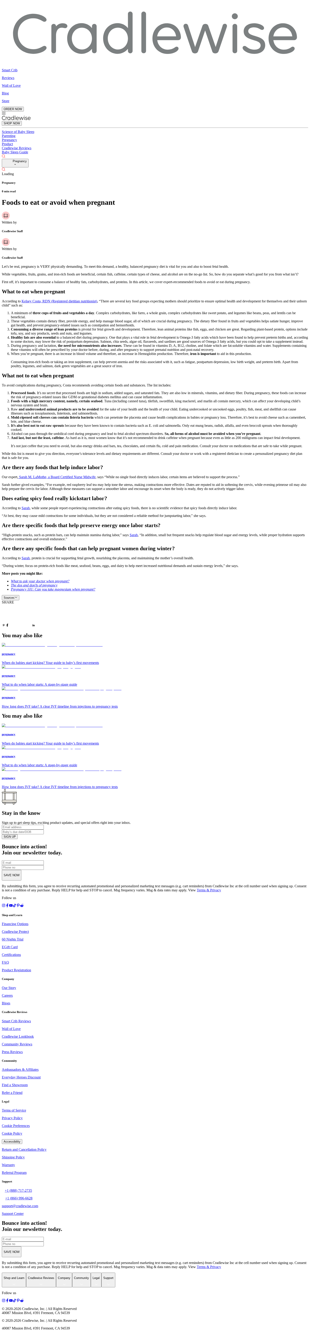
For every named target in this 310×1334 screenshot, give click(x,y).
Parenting (8, 136)
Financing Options (15, 924)
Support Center (13, 1214)
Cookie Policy (12, 1133)
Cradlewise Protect (15, 932)
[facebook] (7, 625)
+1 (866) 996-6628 (18, 1198)
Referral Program (14, 1173)
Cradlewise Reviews (16, 148)
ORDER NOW (13, 109)
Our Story (9, 988)
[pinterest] (3, 625)
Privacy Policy (12, 1118)
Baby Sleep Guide (15, 152)
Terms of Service (14, 1110)
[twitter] (20, 616)
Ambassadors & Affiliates (20, 1069)
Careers (7, 995)
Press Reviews (12, 1052)
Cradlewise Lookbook (18, 1036)
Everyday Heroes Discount (21, 1077)
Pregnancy (9, 140)
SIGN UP (10, 836)
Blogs (6, 1003)
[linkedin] (33, 625)
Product (7, 144)
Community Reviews (17, 1044)
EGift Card (10, 947)
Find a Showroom (15, 1085)
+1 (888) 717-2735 (18, 1190)
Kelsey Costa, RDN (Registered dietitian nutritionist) (59, 301)
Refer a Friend (12, 1093)
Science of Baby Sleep (18, 132)
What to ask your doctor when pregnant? (40, 581)
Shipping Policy (13, 1157)
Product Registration (16, 970)
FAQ (5, 962)
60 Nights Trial (12, 939)
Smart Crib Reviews (16, 1021)
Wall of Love (11, 1029)
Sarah (26, 508)
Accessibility (12, 1141)
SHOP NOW (12, 123)
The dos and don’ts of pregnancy (34, 585)
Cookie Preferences (16, 1126)
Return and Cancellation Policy (24, 1149)
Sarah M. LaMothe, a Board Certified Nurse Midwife (57, 477)
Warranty (8, 1165)
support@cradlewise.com (20, 1206)
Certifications (11, 955)
